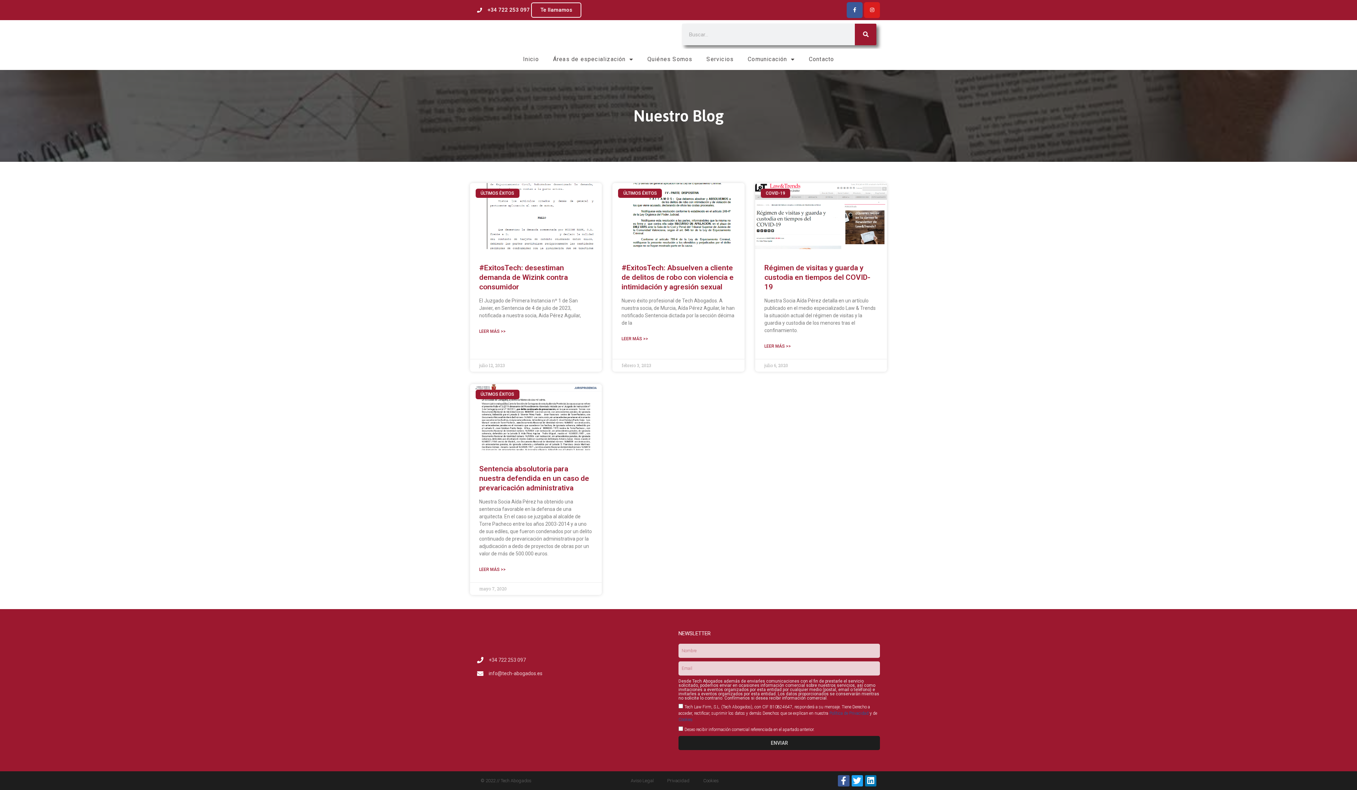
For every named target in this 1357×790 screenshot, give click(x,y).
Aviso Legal (642, 780)
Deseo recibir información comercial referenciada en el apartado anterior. (750, 729)
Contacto (821, 59)
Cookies (685, 719)
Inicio (531, 59)
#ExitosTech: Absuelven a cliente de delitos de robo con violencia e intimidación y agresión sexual (678, 277)
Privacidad (678, 780)
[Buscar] (865, 34)
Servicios (720, 59)
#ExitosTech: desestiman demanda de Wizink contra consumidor (523, 277)
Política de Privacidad (849, 713)
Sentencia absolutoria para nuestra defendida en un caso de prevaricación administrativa (534, 479)
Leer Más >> (492, 331)
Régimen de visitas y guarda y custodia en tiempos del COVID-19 (817, 277)
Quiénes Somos (670, 59)
